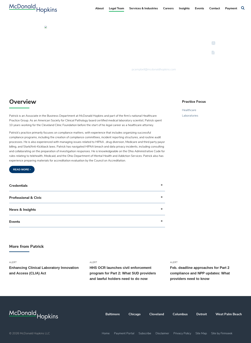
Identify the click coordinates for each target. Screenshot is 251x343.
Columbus (180, 314)
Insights (184, 8)
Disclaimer (162, 333)
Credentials (18, 185)
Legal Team (116, 8)
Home (106, 333)
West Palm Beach (229, 314)
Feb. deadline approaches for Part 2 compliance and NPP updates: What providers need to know (200, 273)
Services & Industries (143, 8)
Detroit (201, 314)
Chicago (135, 314)
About (99, 8)
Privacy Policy (182, 333)
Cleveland (139, 59)
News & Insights (22, 209)
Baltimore (112, 314)
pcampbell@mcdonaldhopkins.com (154, 69)
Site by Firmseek (221, 333)
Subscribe (145, 333)
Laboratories (190, 115)
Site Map (201, 333)
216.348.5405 (141, 64)
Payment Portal (124, 333)
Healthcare (189, 110)
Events (199, 8)
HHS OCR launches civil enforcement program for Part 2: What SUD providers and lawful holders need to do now (123, 273)
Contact (214, 8)
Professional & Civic (25, 198)
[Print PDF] (213, 52)
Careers (168, 8)
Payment (231, 8)
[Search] (243, 8)
